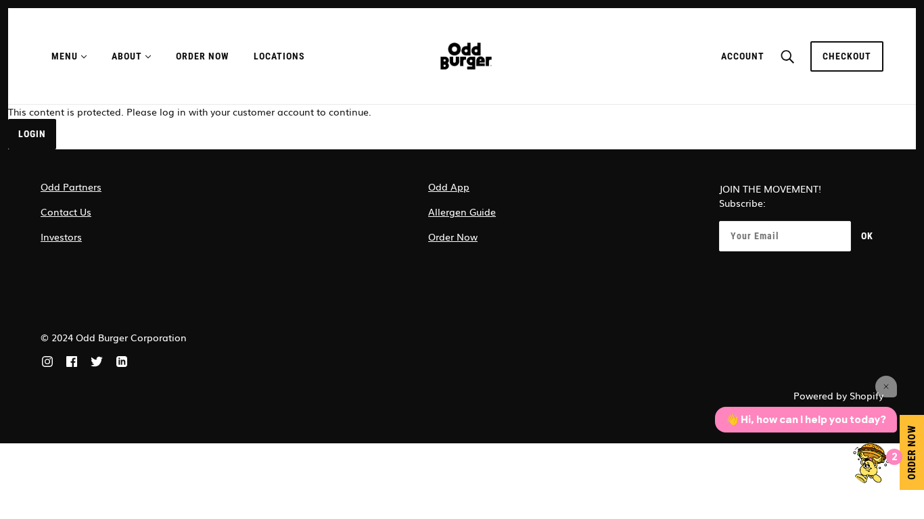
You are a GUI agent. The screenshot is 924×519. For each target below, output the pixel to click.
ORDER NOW (912, 452)
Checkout (847, 56)
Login (32, 133)
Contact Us (66, 211)
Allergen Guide (462, 211)
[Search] (787, 56)
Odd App (448, 186)
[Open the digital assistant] (872, 463)
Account (742, 56)
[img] (47, 359)
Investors (61, 236)
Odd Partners (71, 186)
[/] (466, 54)
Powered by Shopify (838, 395)
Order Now (453, 236)
